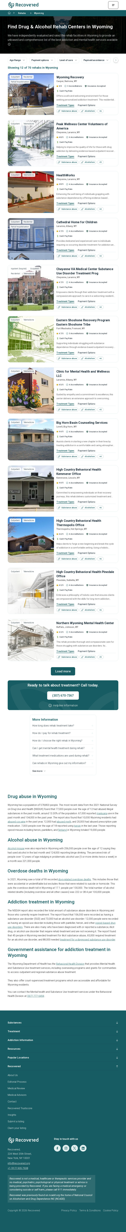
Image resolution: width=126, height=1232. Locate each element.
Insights (12, 1114)
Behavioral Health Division (70, 963)
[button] (9, 44)
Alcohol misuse (16, 848)
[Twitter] (74, 1148)
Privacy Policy (69, 1210)
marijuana (102, 813)
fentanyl (62, 829)
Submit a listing (16, 1121)
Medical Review (16, 1088)
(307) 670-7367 (63, 695)
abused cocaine (16, 821)
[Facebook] (57, 1148)
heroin (77, 825)
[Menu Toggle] (113, 5)
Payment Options (86, 105)
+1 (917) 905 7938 (18, 1168)
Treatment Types (65, 105)
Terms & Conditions (90, 1210)
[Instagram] (66, 1148)
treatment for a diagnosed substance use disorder (87, 939)
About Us (13, 1075)
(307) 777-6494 (35, 996)
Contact (12, 1101)
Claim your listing (17, 1128)
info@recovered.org (19, 1163)
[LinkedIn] (83, 1148)
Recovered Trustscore (20, 1108)
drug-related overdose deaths (74, 879)
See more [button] (37, 771)
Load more (63, 671)
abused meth (64, 821)
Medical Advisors (17, 1095)
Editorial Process (17, 1081)
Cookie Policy (110, 1210)
